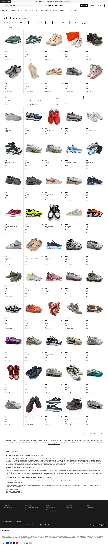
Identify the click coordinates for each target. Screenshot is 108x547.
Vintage (55, 10)
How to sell (48, 505)
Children (31, 10)
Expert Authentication (36, 101)
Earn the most (84, 101)
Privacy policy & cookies (33, 525)
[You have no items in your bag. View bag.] (105, 5)
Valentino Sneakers (54, 444)
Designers (13, 10)
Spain (24, 545)
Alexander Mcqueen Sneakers (28, 440)
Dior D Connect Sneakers (29, 442)
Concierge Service (7, 507)
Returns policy (28, 510)
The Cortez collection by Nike (14, 492)
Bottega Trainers (56, 440)
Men (25, 10)
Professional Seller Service (52, 512)
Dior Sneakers (9, 442)
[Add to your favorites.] (21, 51)
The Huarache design (11, 490)
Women (20, 10)
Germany (20, 545)
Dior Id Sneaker (43, 442)
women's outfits (45, 481)
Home (5, 15)
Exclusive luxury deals (61, 101)
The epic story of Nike (11, 459)
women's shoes (17, 470)
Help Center (69, 505)
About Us (73, 10)
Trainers (24, 15)
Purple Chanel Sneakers (82, 440)
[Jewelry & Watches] (51, 10)
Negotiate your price (10, 101)
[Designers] (17, 10)
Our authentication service (31, 507)
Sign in (92, 5)
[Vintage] (58, 10)
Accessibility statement (8, 525)
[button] (105, 5)
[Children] (34, 10)
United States (15, 545)
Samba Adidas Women (10, 440)
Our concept (6, 505)
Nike (9, 15)
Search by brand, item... (10, 5)
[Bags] (39, 10)
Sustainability (90, 507)
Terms (25, 525)
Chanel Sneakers (68, 440)
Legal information (18, 525)
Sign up (99, 5)
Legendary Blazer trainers (13, 491)
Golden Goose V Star (56, 442)
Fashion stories (90, 514)
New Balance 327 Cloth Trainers (92, 442)
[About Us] (76, 10)
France (3, 545)
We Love (61, 10)
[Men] (28, 10)
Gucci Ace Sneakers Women (72, 442)
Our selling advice (50, 507)
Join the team (90, 512)
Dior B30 (17, 442)
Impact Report (90, 510)
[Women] (23, 10)
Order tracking (28, 505)
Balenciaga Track (44, 440)
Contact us (69, 507)
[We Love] (65, 10)
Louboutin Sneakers (96, 440)
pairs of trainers (38, 485)
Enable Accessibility (5, 1)
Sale (67, 10)
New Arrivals (5, 10)
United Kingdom (9, 545)
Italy (27, 545)
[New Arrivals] (9, 10)
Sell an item (84, 5)
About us (89, 505)
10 (99, 434)
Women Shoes (16, 15)
